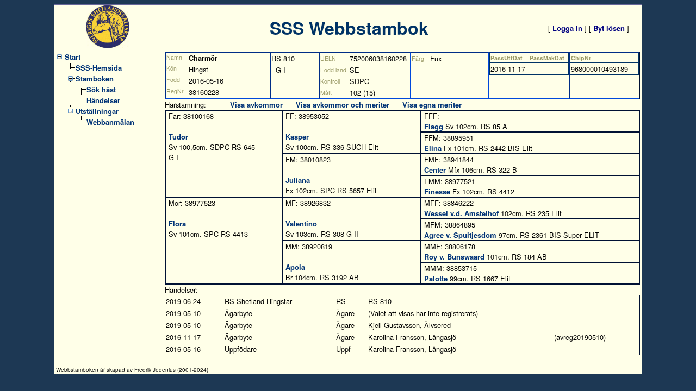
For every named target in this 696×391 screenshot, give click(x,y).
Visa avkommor (256, 104)
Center (435, 170)
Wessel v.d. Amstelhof (461, 213)
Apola (295, 267)
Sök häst (101, 89)
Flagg (433, 126)
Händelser (103, 100)
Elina (433, 148)
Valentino (301, 223)
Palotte (436, 278)
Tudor (178, 136)
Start (72, 57)
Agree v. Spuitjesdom (460, 235)
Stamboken (95, 78)
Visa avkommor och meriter (342, 104)
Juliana (297, 180)
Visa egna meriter (432, 104)
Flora (177, 223)
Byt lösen (609, 28)
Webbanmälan (110, 122)
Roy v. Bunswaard (454, 256)
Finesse (437, 191)
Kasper (297, 136)
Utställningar (97, 111)
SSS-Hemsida (99, 67)
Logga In (567, 28)
